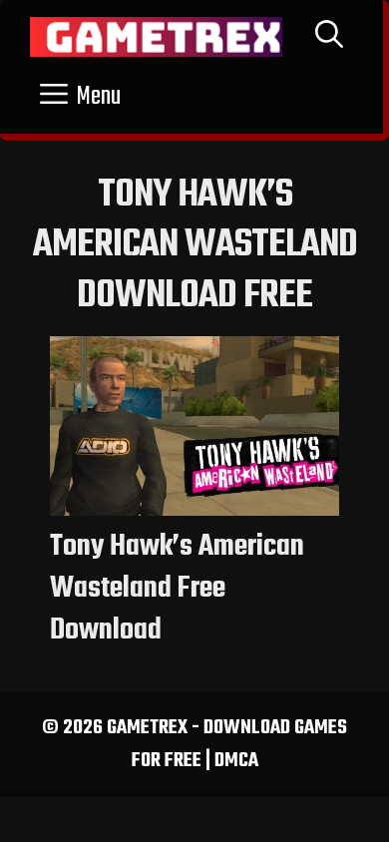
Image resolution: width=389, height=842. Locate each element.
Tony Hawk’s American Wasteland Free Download (177, 588)
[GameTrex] (156, 37)
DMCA (236, 760)
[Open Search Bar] (329, 37)
